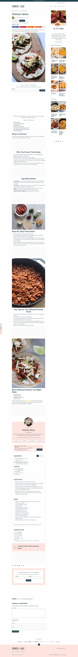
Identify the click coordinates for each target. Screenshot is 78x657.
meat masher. (30, 236)
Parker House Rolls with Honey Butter (62, 94)
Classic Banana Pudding (54, 61)
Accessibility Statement (56, 654)
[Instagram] (57, 3)
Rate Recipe (32, 440)
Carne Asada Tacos (17, 394)
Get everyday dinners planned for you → (39, 0)
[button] (25, 427)
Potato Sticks (16, 181)
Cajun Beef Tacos (17, 398)
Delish (20, 10)
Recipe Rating (15, 619)
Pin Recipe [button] (24, 440)
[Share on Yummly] (1, 333)
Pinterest (29, 403)
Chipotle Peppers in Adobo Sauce (20, 190)
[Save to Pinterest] (1, 330)
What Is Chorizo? (17, 122)
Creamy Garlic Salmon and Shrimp (54, 115)
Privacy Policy (51, 654)
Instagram (24, 403)
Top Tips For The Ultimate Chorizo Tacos (21, 127)
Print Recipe (40, 440)
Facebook (20, 403)
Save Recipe (42, 90)
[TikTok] (65, 3)
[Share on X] (1, 328)
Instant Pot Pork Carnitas (18, 397)
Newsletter (17, 651)
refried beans (38, 154)
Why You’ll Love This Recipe (19, 123)
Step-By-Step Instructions (19, 126)
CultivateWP (64, 654)
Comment (14, 608)
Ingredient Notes (17, 125)
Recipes (55, 6)
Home (13, 10)
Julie (16, 17)
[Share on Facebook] (1, 326)
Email (14, 88)
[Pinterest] (63, 3)
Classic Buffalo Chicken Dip (62, 61)
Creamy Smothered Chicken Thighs (61, 133)
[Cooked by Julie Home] (18, 6)
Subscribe (28, 580)
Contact (59, 6)
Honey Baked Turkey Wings (54, 132)
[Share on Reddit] (1, 331)
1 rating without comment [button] (27, 598)
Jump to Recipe (15, 20)
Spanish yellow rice (17, 155)
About (51, 6)
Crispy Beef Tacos (17, 395)
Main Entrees (24, 10)
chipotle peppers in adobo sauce (22, 462)
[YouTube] (59, 3)
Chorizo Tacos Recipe (18, 130)
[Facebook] (61, 3)
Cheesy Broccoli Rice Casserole (62, 77)
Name (17, 576)
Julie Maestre (29, 432)
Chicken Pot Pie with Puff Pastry (54, 77)
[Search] (65, 6)
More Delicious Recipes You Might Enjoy (21, 129)
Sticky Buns (53, 93)
